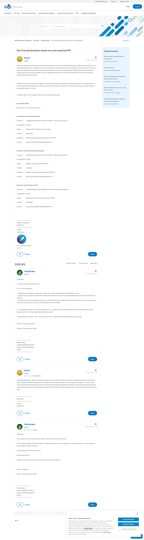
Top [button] (18, 520)
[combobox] (79, 26)
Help (128, 6)
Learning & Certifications (65, 13)
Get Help (16, 13)
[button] (20, 254)
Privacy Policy (107, 532)
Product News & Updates (46, 13)
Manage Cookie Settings (128, 529)
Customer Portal (102, 1)
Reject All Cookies (128, 524)
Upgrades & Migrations (88, 13)
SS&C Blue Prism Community (23, 40)
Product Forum (45, 40)
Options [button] (125, 40)
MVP (77, 13)
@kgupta (21, 279)
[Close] (137, 514)
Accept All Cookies (128, 519)
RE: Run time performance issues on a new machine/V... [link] (68, 40)
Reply (92, 254)
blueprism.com (124, 1)
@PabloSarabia (26, 380)
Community (7, 13)
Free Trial (113, 1)
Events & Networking (29, 13)
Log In (137, 6)
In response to (33, 375)
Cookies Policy (88, 528)
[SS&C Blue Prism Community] (14, 6)
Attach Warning (108, 67)
